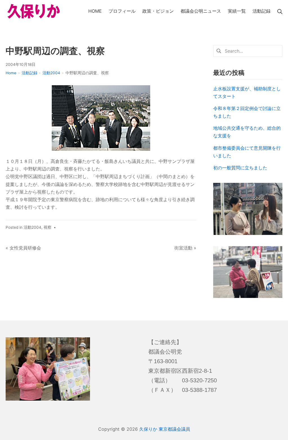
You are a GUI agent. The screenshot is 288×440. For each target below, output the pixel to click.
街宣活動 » (185, 248)
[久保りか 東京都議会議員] (34, 11)
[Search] (279, 11)
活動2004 (32, 227)
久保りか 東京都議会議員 (164, 429)
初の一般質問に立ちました (240, 167)
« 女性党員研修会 (23, 248)
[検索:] (247, 50)
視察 (47, 227)
